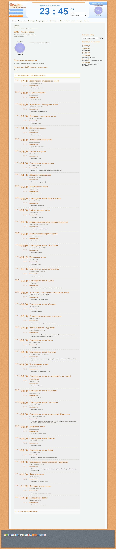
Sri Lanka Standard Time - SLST (37, 247)
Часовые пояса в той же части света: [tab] (32, 75)
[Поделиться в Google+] (14, 535)
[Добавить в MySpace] (31, 535)
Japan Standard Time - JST (36, 440)
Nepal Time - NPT (33, 259)
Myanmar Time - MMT (34, 306)
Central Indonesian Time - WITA (37, 416)
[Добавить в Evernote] (7, 535)
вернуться (16, 25)
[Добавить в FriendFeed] (12, 535)
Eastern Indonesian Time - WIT (37, 464)
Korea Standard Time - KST (36, 452)
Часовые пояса (22, 21)
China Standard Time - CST (36, 342)
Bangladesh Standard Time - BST (37, 271)
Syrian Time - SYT (33, 95)
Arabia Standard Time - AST (36, 106)
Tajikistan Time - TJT (34, 200)
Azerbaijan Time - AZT (34, 142)
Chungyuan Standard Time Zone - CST (39, 354)
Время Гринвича (15, 10)
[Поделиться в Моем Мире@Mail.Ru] (24, 535)
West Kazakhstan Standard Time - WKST (39, 224)
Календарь (79, 21)
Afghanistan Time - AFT (35, 177)
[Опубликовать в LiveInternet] (19, 535)
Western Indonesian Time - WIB (37, 330)
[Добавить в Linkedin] (17, 535)
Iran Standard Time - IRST (35, 118)
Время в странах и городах (67, 21)
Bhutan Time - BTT (34, 283)
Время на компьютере (17, 12)
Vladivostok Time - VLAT (35, 488)
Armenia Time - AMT (34, 130)
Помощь (86, 21)
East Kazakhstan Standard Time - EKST (39, 295)
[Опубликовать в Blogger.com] (5, 535)
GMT (102, 3)
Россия (16, 70)
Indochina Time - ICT (34, 318)
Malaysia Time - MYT (34, 393)
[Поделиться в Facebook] (10, 535)
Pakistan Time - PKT (34, 189)
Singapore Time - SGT (34, 405)
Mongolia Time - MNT (34, 381)
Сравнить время (54, 21)
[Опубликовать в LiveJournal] (21, 535)
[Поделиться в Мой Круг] (26, 535)
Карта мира (31, 21)
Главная (14, 21)
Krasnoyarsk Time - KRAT (35, 366)
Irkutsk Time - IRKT (34, 429)
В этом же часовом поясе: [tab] (28, 511)
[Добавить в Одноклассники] (33, 535)
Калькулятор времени (42, 21)
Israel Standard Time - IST (35, 83)
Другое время (14, 15)
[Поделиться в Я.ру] (28, 535)
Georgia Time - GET (34, 153)
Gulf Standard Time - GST (35, 165)
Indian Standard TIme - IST (36, 236)
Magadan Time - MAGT (35, 500)
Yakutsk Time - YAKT (34, 476)
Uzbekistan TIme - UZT (35, 212)
